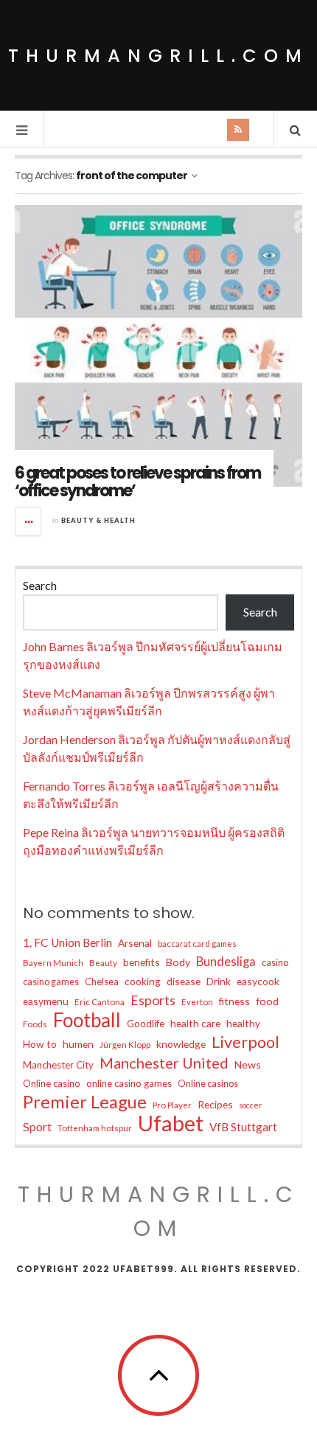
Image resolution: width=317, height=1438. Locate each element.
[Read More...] (28, 521)
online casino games (129, 1083)
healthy (243, 1023)
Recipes (215, 1104)
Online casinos (208, 1083)
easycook (258, 981)
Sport (37, 1126)
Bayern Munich (53, 963)
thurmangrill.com (158, 56)
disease (184, 981)
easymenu (46, 1001)
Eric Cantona (99, 1002)
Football (87, 1020)
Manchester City (58, 1065)
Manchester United (164, 1062)
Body (178, 962)
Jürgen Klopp (125, 1044)
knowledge (181, 1044)
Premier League (85, 1102)
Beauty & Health (98, 520)
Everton (197, 1002)
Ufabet (170, 1123)
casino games (51, 981)
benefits (141, 962)
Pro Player (172, 1105)
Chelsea (102, 981)
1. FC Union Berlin (67, 942)
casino (275, 962)
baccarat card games (197, 943)
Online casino (51, 1083)
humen (78, 1044)
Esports (152, 1000)
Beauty (103, 963)
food (267, 1001)
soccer (250, 1105)
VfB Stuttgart (243, 1126)
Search (40, 585)
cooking (143, 981)
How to (40, 1044)
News (247, 1064)
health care (195, 1023)
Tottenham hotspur (95, 1128)
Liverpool (245, 1042)
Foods (35, 1024)
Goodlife (145, 1023)
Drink (218, 981)
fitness (234, 1001)
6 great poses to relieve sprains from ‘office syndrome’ (137, 482)
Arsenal (135, 943)
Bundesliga (226, 961)
